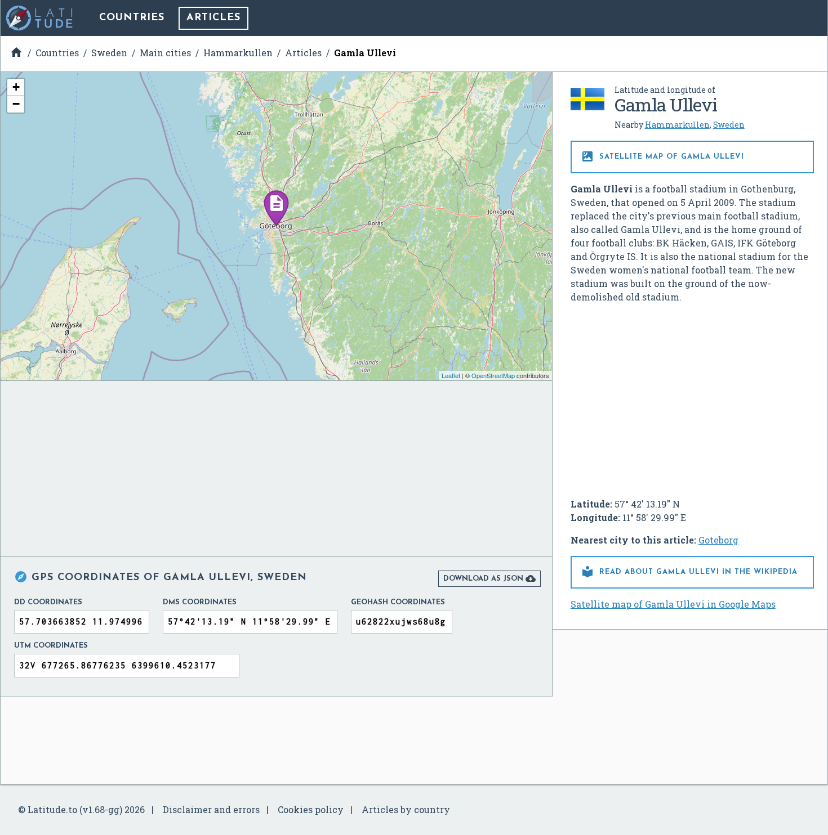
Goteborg (718, 540)
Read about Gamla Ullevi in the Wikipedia (689, 571)
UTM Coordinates (51, 645)
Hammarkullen (677, 124)
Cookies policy (311, 809)
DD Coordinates (48, 602)
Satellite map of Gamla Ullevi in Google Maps (673, 604)
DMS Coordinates (200, 602)
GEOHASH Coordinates (398, 602)
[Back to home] (40, 18)
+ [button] (16, 87)
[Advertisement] (692, 396)
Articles (213, 18)
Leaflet (451, 375)
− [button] (16, 104)
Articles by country (406, 809)
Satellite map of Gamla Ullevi (662, 156)
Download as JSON (489, 578)
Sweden (729, 124)
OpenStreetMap (493, 375)
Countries (131, 18)
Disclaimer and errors (211, 809)
